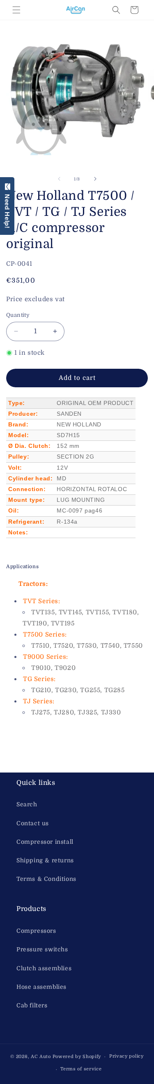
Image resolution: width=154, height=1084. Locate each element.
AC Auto (41, 1056)
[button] (16, 10)
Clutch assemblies (43, 968)
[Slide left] (59, 179)
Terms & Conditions (46, 879)
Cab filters (32, 1005)
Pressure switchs (42, 949)
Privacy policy (126, 1056)
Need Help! (7, 209)
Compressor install (45, 841)
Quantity (18, 315)
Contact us (32, 823)
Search (26, 804)
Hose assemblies (41, 986)
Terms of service (80, 1069)
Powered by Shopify (77, 1056)
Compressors (36, 930)
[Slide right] (95, 179)
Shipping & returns (45, 860)
